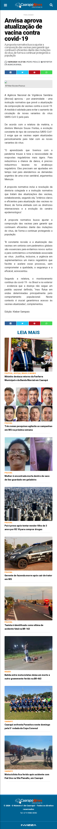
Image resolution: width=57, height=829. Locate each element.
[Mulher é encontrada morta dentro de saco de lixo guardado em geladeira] (28, 453)
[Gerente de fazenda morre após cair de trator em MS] (28, 553)
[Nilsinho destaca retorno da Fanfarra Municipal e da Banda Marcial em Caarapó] (28, 354)
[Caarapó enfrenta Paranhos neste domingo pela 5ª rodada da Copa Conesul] (28, 702)
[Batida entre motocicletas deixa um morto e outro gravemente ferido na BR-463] (28, 652)
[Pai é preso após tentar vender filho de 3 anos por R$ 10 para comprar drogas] (28, 503)
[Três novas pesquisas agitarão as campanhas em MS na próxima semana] (28, 404)
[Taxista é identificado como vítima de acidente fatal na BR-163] (28, 603)
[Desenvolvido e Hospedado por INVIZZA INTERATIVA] (28, 825)
